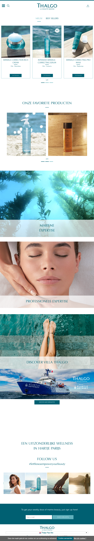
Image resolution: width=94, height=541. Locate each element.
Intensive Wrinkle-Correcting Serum (47, 61)
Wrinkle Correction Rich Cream (15, 61)
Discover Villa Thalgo (47, 362)
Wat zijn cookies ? (80, 538)
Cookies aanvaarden (65, 538)
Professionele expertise (47, 301)
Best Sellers (52, 18)
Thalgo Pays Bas (47, 533)
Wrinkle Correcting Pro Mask (78, 61)
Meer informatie (47, 402)
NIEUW (39, 18)
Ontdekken (15, 75)
